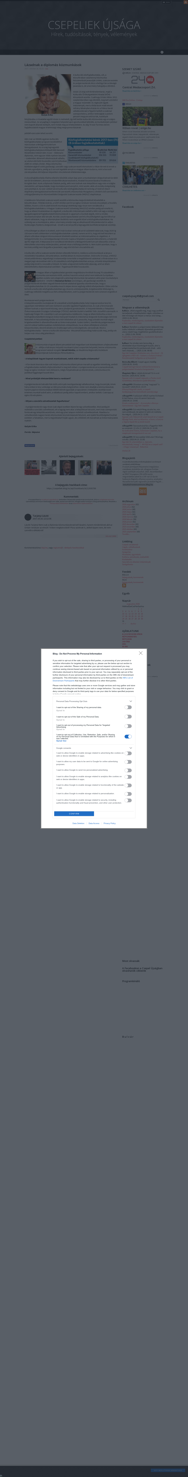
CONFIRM (74, 814)
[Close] (141, 654)
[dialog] (94, 738)
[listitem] (94, 701)
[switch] (128, 707)
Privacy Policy (110, 823)
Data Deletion (78, 823)
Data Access (94, 823)
